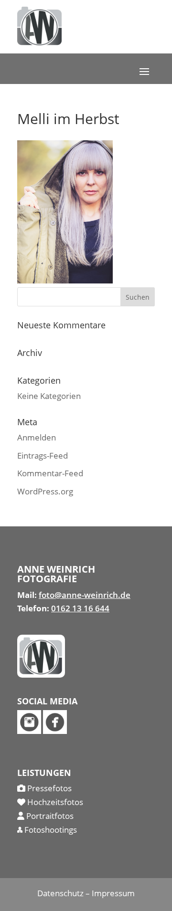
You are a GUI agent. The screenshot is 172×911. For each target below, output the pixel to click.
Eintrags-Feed (42, 455)
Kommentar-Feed (50, 473)
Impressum (113, 893)
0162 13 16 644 (80, 608)
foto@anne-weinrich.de (84, 594)
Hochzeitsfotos (54, 801)
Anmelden (36, 437)
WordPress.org (45, 491)
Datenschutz (60, 893)
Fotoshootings (49, 829)
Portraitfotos (49, 815)
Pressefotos (48, 788)
